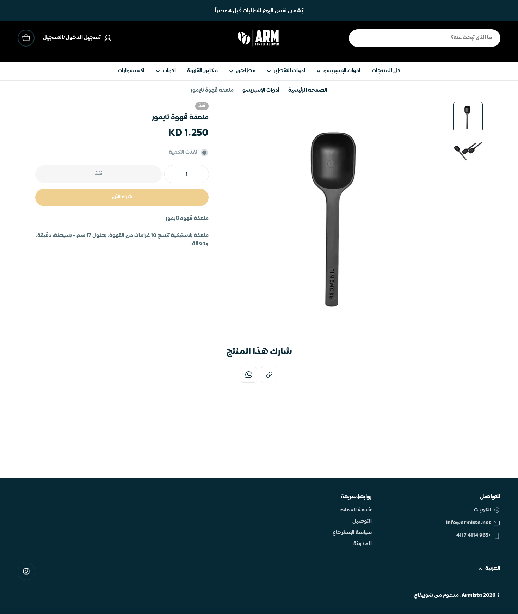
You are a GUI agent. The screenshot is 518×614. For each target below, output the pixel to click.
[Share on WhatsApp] (249, 375)
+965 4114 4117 (473, 535)
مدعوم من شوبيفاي (436, 595)
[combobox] (424, 38)
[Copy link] (269, 374)
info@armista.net (468, 523)
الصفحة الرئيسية (307, 90)
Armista (472, 595)
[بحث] (358, 38)
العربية (492, 568)
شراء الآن (122, 197)
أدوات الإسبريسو (260, 90)
